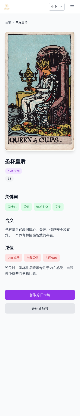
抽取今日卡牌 (40, 295)
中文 (54, 7)
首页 (8, 23)
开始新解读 (40, 308)
